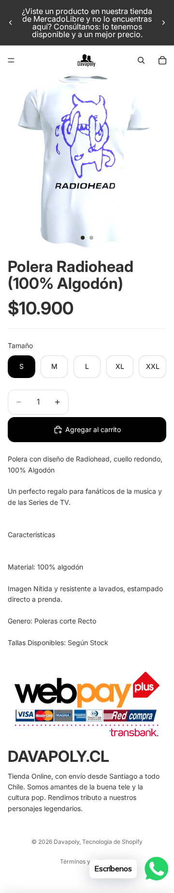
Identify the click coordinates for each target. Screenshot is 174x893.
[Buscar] (141, 60)
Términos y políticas (87, 861)
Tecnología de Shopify (112, 841)
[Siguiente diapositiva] (163, 22)
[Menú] (11, 60)
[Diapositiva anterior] (10, 22)
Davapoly (66, 841)
